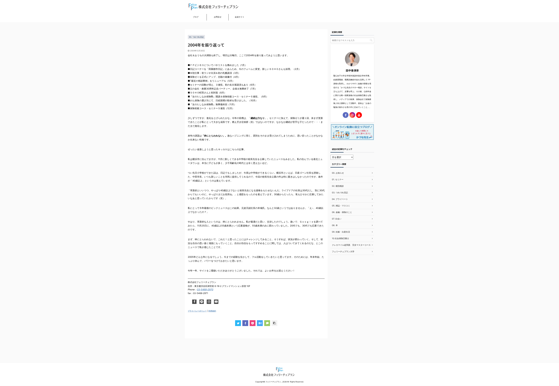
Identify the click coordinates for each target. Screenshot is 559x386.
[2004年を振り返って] (260, 323)
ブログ (196, 17)
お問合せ (217, 17)
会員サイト (239, 17)
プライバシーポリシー (197, 311)
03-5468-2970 (205, 289)
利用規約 (212, 311)
